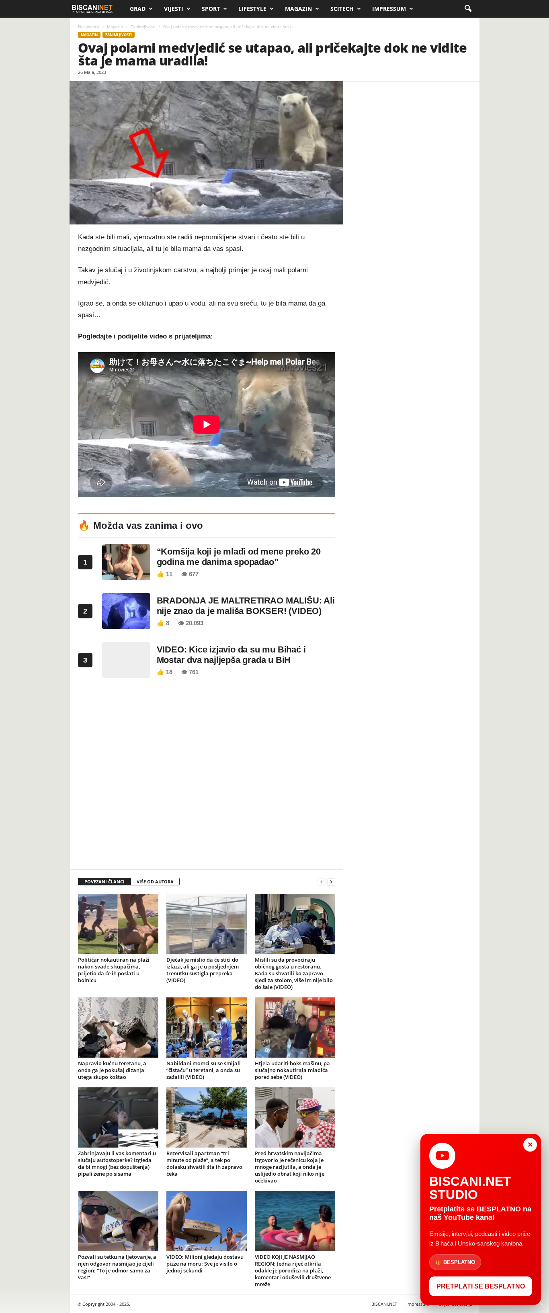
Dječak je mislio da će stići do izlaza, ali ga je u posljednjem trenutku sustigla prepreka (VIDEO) (202, 970)
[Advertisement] (206, 773)
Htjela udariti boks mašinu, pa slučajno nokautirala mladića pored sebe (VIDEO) (292, 1070)
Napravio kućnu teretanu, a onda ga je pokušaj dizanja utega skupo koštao (112, 1070)
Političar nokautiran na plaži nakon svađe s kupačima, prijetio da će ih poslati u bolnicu (114, 970)
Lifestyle (252, 8)
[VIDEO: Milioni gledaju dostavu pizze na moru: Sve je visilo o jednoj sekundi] (206, 1221)
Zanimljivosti (143, 26)
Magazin (298, 8)
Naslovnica (88, 26)
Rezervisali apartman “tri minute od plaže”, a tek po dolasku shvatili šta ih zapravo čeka (204, 1163)
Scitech (342, 8)
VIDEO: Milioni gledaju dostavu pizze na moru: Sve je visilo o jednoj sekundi (205, 1263)
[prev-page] (322, 882)
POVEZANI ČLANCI (104, 882)
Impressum (389, 8)
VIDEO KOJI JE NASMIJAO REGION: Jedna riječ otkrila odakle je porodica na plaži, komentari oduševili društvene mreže (293, 1270)
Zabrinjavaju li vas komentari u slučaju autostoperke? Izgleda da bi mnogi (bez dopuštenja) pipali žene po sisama (117, 1163)
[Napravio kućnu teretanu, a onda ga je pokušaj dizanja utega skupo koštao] (118, 1027)
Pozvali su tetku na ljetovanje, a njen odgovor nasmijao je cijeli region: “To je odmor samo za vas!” (117, 1267)
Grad (137, 8)
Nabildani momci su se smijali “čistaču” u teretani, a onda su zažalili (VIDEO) (203, 1070)
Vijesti (173, 8)
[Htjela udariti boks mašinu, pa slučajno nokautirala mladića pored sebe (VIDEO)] (295, 1027)
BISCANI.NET (384, 1304)
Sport (211, 8)
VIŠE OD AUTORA (155, 882)
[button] (468, 9)
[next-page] (331, 882)
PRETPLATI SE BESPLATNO (480, 1286)
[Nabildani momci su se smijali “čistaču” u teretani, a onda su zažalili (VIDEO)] (206, 1027)
